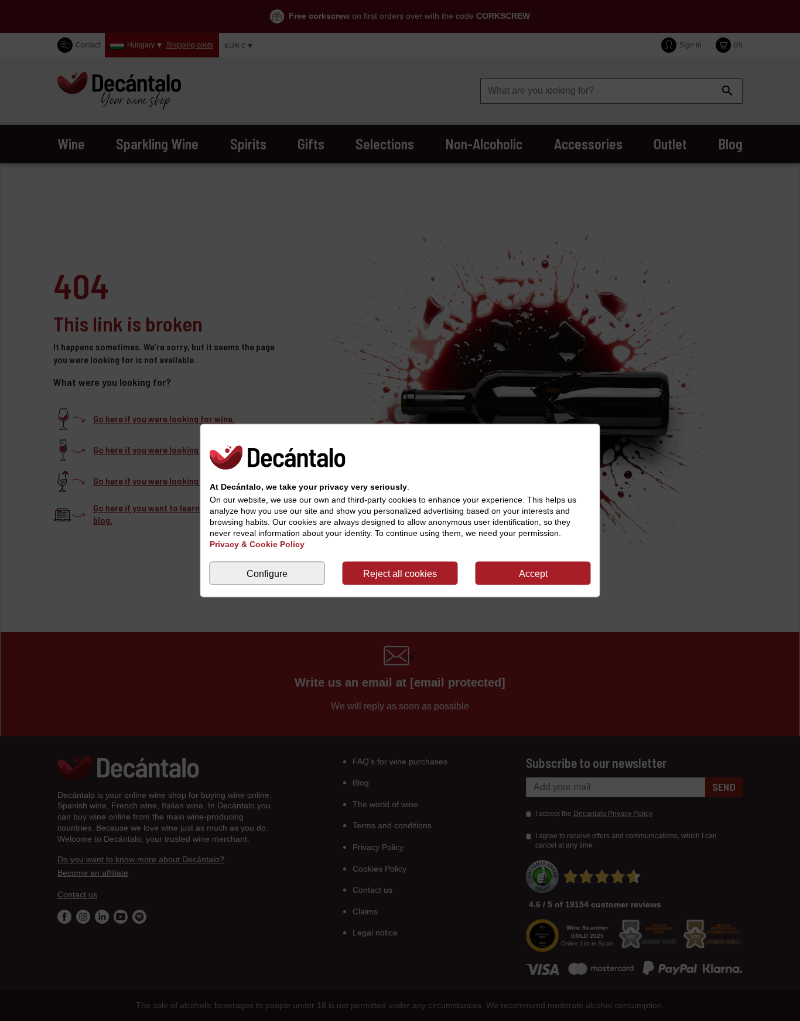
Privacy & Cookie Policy (257, 544)
